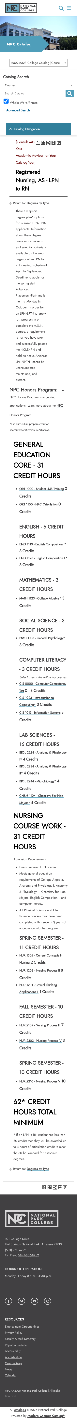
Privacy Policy (13, 1333)
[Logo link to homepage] (21, 12)
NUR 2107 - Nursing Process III (39, 1025)
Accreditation (13, 1357)
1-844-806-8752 (28, 1255)
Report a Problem (16, 1345)
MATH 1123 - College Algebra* (40, 598)
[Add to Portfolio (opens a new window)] (43, 143)
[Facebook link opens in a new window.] (8, 1301)
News (8, 1369)
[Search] (61, 7)
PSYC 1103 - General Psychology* (42, 638)
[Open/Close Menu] (69, 8)
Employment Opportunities (22, 1326)
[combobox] (38, 63)
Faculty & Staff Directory (20, 1339)
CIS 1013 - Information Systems (39, 712)
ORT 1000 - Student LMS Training (41, 489)
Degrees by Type (38, 203)
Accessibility (13, 1351)
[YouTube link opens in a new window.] (34, 1301)
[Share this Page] (48, 143)
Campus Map (13, 1363)
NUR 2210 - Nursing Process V (39, 1081)
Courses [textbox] (10, 85)
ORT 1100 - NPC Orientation (38, 504)
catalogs (20, 1409)
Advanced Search (18, 110)
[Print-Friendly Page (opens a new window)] (53, 143)
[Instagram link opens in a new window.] (47, 1301)
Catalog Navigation (27, 129)
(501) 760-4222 (15, 1250)
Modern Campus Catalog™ (46, 1415)
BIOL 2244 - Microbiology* (37, 781)
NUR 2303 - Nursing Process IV (40, 1040)
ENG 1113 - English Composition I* (42, 544)
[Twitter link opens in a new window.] (21, 1301)
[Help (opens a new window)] (59, 143)
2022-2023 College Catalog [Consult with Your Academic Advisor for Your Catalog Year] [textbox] (39, 62)
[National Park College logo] (31, 1233)
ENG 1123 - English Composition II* (43, 558)
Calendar (10, 1375)
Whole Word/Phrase (24, 102)
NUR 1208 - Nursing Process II (39, 970)
